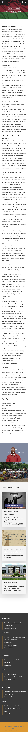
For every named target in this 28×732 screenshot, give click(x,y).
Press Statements (14, 8)
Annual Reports (18, 549)
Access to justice (8, 549)
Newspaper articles (13, 511)
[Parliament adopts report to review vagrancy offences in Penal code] (14, 578)
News (5, 511)
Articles (6, 552)
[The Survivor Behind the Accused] (14, 545)
